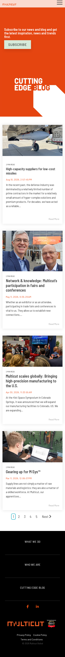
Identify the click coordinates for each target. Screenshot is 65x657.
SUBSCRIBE (17, 44)
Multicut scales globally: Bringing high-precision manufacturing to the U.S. (31, 381)
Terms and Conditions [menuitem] (32, 639)
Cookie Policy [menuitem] (40, 635)
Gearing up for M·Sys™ (23, 471)
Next (45, 516)
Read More (54, 219)
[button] (59, 2)
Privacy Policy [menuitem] (24, 635)
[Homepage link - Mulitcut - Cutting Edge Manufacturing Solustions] (33, 629)
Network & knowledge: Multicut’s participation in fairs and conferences (31, 285)
